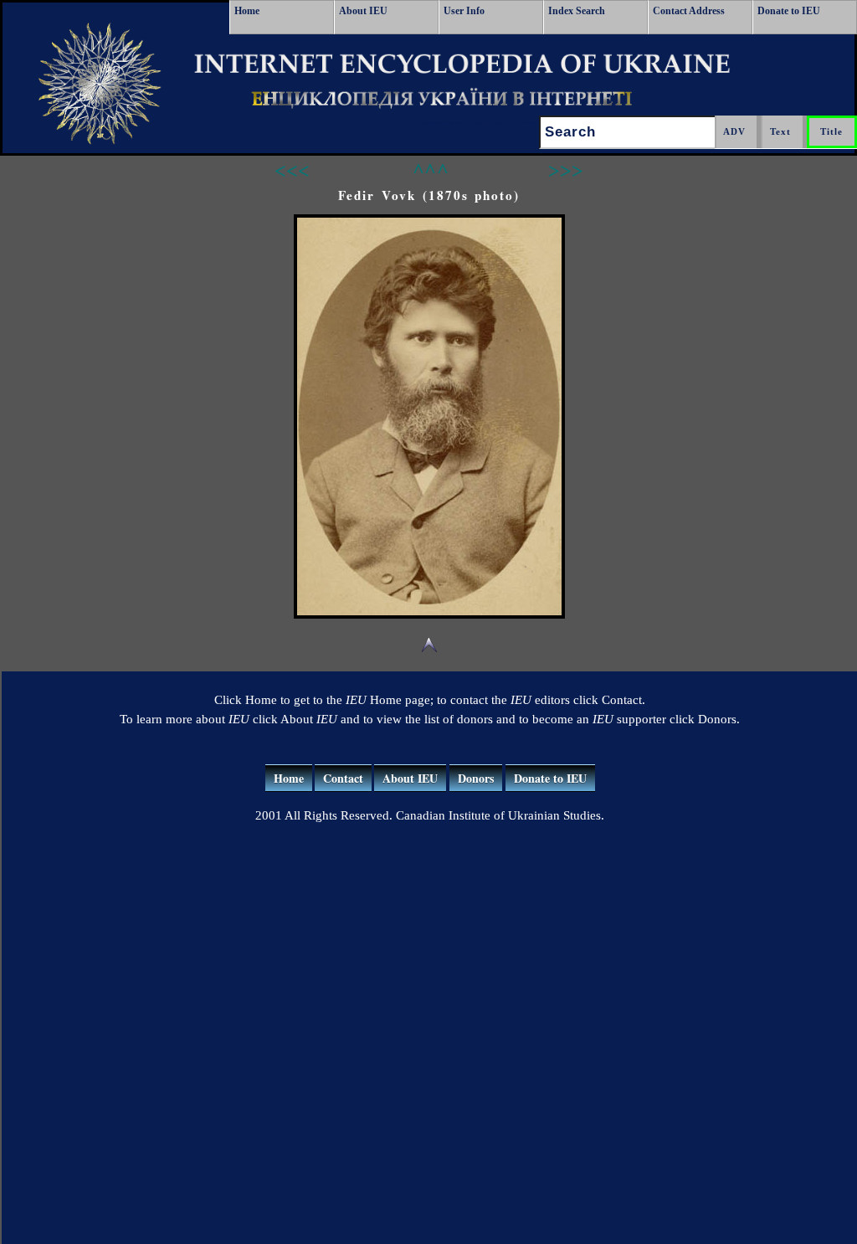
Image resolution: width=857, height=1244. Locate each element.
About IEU (363, 11)
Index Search (576, 11)
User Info (464, 11)
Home (246, 11)
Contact (343, 778)
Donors (476, 778)
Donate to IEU (788, 11)
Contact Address (689, 11)
